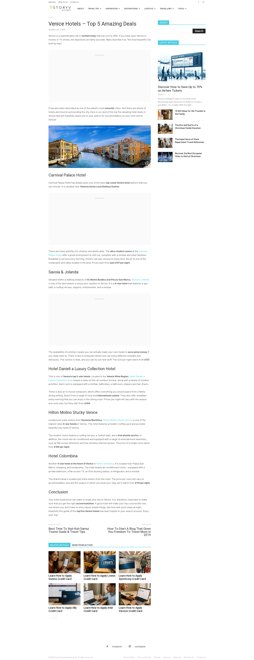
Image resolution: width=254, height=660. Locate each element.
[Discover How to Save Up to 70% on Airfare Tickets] (181, 66)
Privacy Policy (129, 657)
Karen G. (161, 94)
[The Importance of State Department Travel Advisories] (165, 143)
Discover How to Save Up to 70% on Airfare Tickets (180, 88)
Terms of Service (144, 657)
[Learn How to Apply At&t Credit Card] (100, 594)
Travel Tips (93, 8)
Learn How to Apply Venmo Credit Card (60, 577)
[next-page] (55, 617)
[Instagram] (203, 2)
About (80, 8)
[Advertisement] (99, 77)
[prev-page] (50, 617)
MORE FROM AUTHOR (82, 545)
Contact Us (74, 2)
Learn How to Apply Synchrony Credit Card (132, 577)
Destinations (131, 8)
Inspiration (112, 8)
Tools (181, 8)
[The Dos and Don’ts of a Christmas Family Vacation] (165, 129)
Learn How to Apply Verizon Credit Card (130, 609)
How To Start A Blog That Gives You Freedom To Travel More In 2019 (129, 531)
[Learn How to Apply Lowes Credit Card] (100, 562)
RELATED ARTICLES (59, 545)
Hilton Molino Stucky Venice (117, 420)
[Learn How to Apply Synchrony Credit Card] (135, 562)
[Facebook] (198, 2)
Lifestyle (148, 8)
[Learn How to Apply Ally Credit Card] (65, 594)
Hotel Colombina (105, 463)
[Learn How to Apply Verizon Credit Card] (135, 594)
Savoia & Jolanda (140, 279)
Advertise (52, 2)
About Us (167, 657)
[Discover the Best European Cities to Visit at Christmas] (165, 157)
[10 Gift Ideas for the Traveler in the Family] (165, 115)
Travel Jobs (166, 8)
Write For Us (63, 2)
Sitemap (157, 657)
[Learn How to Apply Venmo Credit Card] (65, 562)
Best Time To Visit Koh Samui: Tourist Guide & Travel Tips (69, 530)
